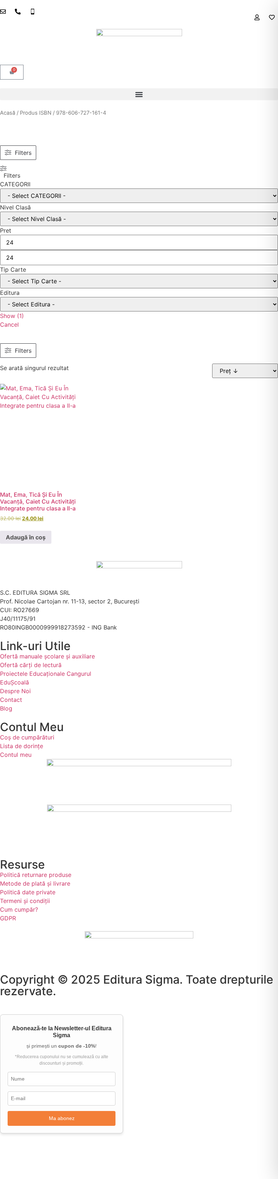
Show (12, 315)
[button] (139, 94)
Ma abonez (62, 1118)
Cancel (9, 324)
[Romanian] (274, 24)
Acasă (7, 113)
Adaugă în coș (26, 537)
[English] (267, 24)
